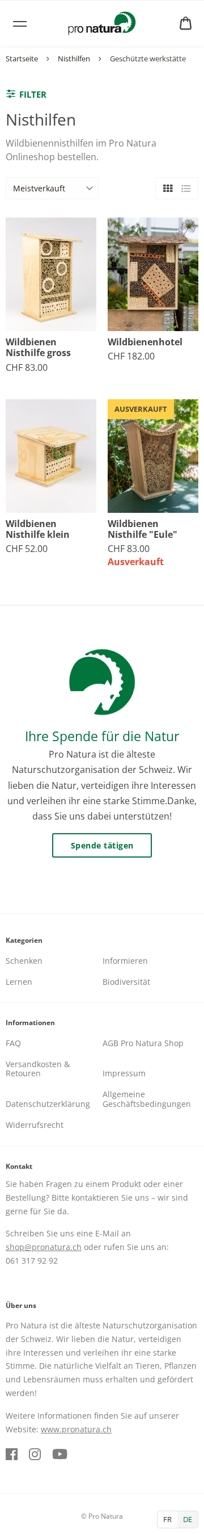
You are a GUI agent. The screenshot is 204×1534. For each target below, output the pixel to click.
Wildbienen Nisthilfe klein (38, 529)
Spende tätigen (102, 845)
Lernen (19, 981)
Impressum (124, 1073)
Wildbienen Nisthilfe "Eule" (142, 529)
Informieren (125, 960)
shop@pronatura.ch (44, 1247)
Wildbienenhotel (145, 342)
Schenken (24, 960)
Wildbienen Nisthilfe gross (38, 347)
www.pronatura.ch (76, 1429)
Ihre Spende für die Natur (102, 736)
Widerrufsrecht (34, 1124)
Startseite (22, 58)
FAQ (13, 1043)
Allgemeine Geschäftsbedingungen (147, 1099)
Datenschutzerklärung (48, 1103)
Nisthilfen (74, 58)
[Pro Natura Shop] (102, 23)
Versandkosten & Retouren (38, 1069)
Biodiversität (126, 981)
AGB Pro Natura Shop (143, 1043)
